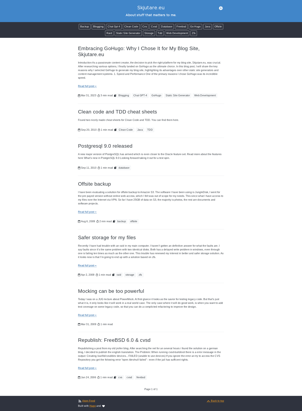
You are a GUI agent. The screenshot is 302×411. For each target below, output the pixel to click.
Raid (109, 33)
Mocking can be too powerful (111, 291)
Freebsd (181, 26)
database (124, 167)
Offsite (218, 26)
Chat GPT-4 (140, 95)
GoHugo (156, 95)
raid (119, 274)
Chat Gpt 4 (114, 26)
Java (207, 26)
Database (166, 26)
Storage (149, 33)
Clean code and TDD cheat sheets (117, 112)
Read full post (87, 86)
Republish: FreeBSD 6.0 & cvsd (114, 340)
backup (121, 221)
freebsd (141, 377)
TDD (150, 129)
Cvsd (154, 26)
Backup (84, 26)
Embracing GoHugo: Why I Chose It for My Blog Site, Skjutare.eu (139, 51)
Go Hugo (195, 26)
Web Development (177, 33)
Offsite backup (94, 184)
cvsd (129, 377)
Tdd (160, 33)
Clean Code (131, 26)
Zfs (194, 33)
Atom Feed (88, 400)
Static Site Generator (128, 33)
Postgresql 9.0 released (105, 146)
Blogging (98, 26)
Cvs (144, 26)
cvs (120, 377)
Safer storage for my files (107, 237)
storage (130, 274)
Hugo (92, 406)
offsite (133, 221)
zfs (140, 274)
